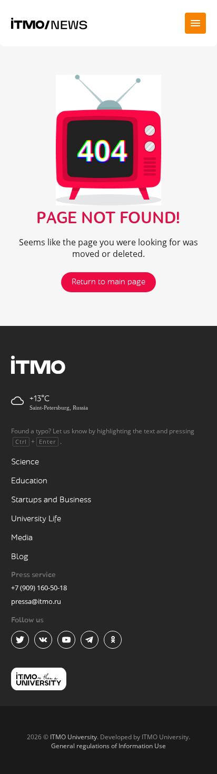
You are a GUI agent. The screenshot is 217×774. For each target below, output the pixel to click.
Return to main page (108, 282)
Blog (19, 557)
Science (25, 462)
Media (22, 538)
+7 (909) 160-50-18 (39, 587)
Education (29, 481)
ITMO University (73, 736)
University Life (36, 519)
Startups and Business (51, 500)
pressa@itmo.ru (36, 601)
